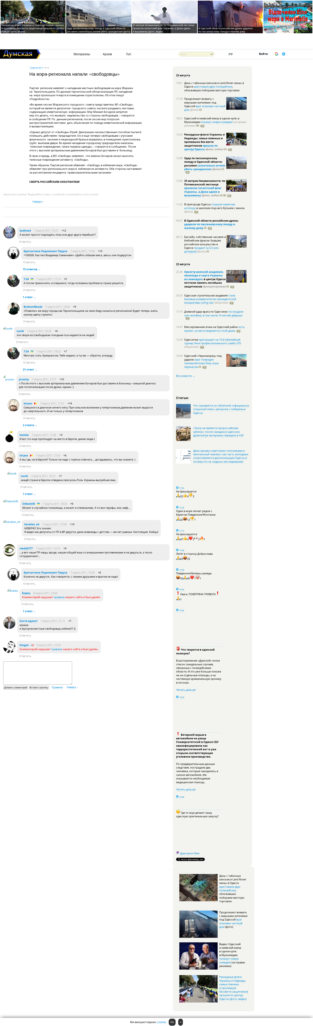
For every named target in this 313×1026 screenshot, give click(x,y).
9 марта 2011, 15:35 (49, 645)
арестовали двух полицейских (213, 86)
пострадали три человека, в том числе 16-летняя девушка (213, 313)
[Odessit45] (10, 501)
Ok (172, 1022)
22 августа (183, 264)
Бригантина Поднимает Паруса (45, 251)
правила (59, 597)
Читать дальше (186, 690)
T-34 (26, 279)
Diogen (24, 645)
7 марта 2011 (36, 67)
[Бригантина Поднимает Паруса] (13, 258)
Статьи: (182, 397)
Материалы (82, 54)
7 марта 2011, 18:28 (55, 503)
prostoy (24, 379)
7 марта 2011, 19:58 (82, 572)
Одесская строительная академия (206, 295)
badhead (25, 230)
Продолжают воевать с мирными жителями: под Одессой (200, 102)
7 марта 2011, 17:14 (48, 279)
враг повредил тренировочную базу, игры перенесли (201, 363)
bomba (24, 435)
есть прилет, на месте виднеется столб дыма (214, 328)
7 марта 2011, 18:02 (48, 351)
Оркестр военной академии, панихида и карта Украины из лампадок (204, 275)
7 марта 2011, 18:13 (43, 476)
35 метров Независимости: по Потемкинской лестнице (204, 182)
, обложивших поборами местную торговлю (211, 88)
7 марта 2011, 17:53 (48, 455)
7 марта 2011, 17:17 (44, 379)
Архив (107, 54)
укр (231, 53)
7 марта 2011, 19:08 (54, 524)
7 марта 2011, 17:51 (52, 403)
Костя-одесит (29, 621)
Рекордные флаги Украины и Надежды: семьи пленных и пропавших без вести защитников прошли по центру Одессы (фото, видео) (32, 28)
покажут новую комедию (217, 122)
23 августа (183, 75)
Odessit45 (28, 503)
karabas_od (31, 524)
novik (20, 331)
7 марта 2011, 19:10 (48, 548)
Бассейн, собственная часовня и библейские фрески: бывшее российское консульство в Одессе (205, 242)
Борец (26, 593)
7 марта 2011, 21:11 (53, 621)
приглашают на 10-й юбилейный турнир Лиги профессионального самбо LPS (212, 341)
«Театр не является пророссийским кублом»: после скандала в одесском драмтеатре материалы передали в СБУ (218, 431)
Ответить (25, 241)
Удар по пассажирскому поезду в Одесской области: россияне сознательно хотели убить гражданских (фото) (98, 30)
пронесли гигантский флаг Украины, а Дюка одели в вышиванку (203, 191)
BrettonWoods (33, 307)
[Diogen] (9, 652)
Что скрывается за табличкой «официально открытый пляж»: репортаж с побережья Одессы (221, 409)
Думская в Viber (190, 853)
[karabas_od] (11, 522)
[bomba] (9, 442)
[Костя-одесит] (9, 628)
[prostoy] (9, 379)
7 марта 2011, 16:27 (46, 230)
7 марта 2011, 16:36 (39, 331)
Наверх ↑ (38, 201)
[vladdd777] (9, 555)
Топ (128, 54)
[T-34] (13, 286)
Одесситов (191, 339)
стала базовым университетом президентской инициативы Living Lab (210, 299)
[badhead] (9, 237)
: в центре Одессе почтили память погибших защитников (205, 282)
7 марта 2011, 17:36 (44, 435)
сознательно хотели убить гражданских (204, 167)
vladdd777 (26, 548)
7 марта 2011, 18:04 (57, 307)
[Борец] (12, 590)
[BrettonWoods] (13, 314)
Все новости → (185, 376)
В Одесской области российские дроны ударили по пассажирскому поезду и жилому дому (225, 30)
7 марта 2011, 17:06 (82, 251)
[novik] (8, 328)
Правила (57, 687)
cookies (161, 1022)
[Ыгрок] (13, 410)
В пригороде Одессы (197, 204)
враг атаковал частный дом (204, 108)
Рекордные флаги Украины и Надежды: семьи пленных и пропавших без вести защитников (204, 140)
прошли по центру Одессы (201, 147)
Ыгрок (28, 403)
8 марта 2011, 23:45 (45, 593)
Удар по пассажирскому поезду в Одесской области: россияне (203, 161)
